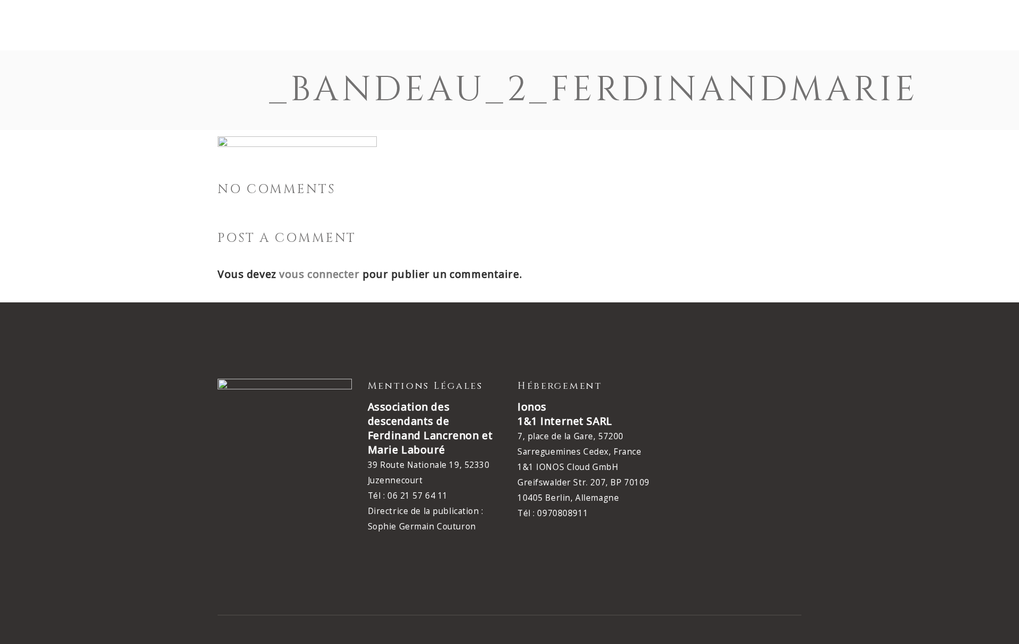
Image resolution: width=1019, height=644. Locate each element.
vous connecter (319, 274)
